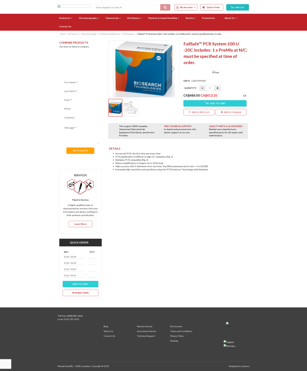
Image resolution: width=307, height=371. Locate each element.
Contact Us (109, 336)
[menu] (153, 22)
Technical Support (146, 336)
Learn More (80, 224)
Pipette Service (144, 326)
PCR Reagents (129, 34)
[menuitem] (64, 18)
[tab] (178, 148)
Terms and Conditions (181, 331)
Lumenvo (245, 366)
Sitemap (174, 340)
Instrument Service (146, 331)
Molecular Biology (89, 34)
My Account (176, 326)
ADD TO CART (80, 284)
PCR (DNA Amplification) (109, 34)
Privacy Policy (177, 336)
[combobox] (131, 7)
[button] (173, 68)
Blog (106, 326)
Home (62, 34)
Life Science (73, 34)
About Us (108, 331)
